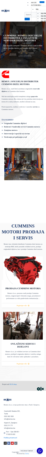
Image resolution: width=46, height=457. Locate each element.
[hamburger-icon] (42, 2)
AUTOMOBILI (36, 5)
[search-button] (27, 19)
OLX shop (13, 384)
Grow (27, 453)
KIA (37, 9)
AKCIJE (33, 2)
